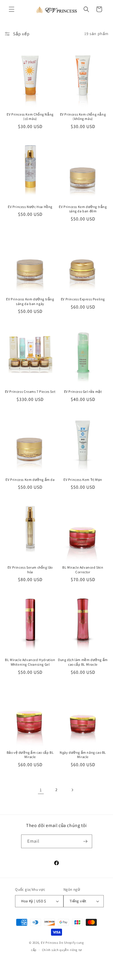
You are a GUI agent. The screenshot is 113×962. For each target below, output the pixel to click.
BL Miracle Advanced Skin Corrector (82, 569)
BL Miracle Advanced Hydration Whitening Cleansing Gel (30, 662)
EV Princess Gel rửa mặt (83, 391)
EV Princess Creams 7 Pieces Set (30, 391)
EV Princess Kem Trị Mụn (82, 479)
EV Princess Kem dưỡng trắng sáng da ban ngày (30, 301)
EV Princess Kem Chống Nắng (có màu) (30, 116)
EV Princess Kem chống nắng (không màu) (83, 116)
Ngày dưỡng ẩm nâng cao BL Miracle (83, 754)
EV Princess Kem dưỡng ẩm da (30, 479)
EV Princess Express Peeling (83, 299)
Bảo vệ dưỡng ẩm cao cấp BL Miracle (30, 754)
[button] (11, 9)
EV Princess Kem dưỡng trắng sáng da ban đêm (83, 209)
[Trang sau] (72, 790)
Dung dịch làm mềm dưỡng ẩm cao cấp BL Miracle (83, 662)
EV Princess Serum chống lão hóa (30, 569)
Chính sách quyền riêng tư (62, 950)
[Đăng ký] (85, 841)
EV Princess (50, 943)
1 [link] (41, 790)
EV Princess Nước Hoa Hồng (30, 207)
